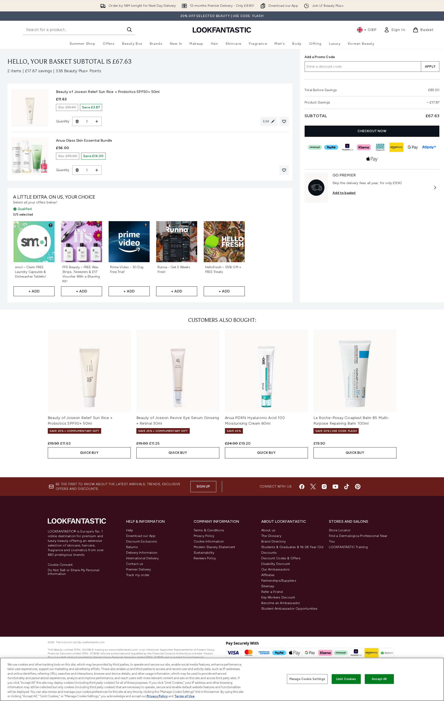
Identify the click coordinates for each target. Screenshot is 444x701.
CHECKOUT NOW (372, 131)
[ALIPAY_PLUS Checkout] (429, 147)
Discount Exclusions (141, 541)
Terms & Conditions (209, 530)
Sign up (203, 486)
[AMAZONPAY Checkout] (396, 147)
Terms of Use (184, 696)
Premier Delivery (138, 569)
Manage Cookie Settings (307, 679)
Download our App (141, 536)
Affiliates (268, 575)
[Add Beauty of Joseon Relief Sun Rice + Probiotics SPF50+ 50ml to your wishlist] (284, 121)
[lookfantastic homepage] (222, 30)
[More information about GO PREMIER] (435, 187)
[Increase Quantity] (97, 121)
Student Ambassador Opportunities (289, 609)
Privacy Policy (204, 536)
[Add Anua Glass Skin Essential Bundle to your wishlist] (284, 170)
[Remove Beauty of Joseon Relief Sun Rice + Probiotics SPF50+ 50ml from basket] (77, 121)
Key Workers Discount (278, 597)
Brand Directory (273, 541)
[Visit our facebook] (301, 486)
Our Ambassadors (275, 569)
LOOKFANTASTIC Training (348, 547)
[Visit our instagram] (324, 486)
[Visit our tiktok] (346, 486)
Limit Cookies (346, 679)
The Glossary (271, 536)
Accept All (379, 679)
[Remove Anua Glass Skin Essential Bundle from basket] (77, 170)
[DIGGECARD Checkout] (380, 147)
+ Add (34, 291)
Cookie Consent (60, 565)
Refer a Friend (272, 592)
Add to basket (344, 193)
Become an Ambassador (280, 603)
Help (129, 530)
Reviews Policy (205, 558)
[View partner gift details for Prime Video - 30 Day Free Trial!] (145, 225)
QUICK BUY (89, 453)
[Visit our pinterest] (357, 486)
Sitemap (267, 586)
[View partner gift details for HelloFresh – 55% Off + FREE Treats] (241, 225)
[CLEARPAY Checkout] (315, 147)
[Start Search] (129, 29)
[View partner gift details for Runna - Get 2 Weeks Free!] (193, 225)
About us (268, 530)
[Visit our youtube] (335, 486)
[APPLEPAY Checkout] (372, 159)
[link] (394, 29)
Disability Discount (275, 564)
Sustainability (204, 553)
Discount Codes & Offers (281, 558)
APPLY (430, 67)
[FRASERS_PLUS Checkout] (347, 147)
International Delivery (142, 558)
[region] (222, 679)
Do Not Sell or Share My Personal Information (73, 572)
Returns (132, 547)
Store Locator (340, 530)
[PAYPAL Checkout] (331, 147)
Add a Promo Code (320, 57)
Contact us (134, 564)
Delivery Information (142, 553)
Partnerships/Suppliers (278, 581)
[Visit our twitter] (313, 486)
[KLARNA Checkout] (364, 147)
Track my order (138, 575)
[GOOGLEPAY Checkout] (413, 147)
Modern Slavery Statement (214, 547)
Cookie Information (209, 541)
